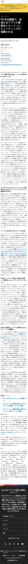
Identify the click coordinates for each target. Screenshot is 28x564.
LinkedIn (3, 432)
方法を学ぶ (15, 507)
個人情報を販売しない (13, 560)
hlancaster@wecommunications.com (11, 64)
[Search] (23, 1)
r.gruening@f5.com (6, 55)
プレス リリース (5, 16)
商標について (6, 555)
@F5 (12, 430)
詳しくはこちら (5, 10)
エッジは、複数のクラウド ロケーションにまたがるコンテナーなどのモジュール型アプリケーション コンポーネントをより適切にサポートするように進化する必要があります (14, 253)
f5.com (19, 426)
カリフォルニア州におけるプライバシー (14, 558)
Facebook (9, 432)
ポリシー (14, 555)
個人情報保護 (22, 555)
